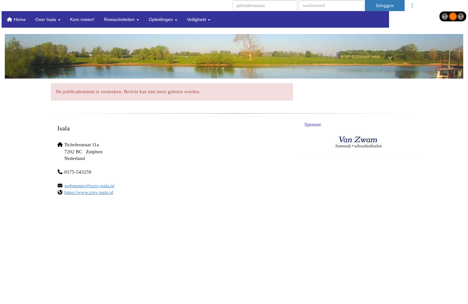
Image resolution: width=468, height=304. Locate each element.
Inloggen (385, 5)
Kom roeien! (82, 19)
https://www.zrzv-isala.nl (88, 192)
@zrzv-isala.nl (89, 185)
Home (19, 19)
